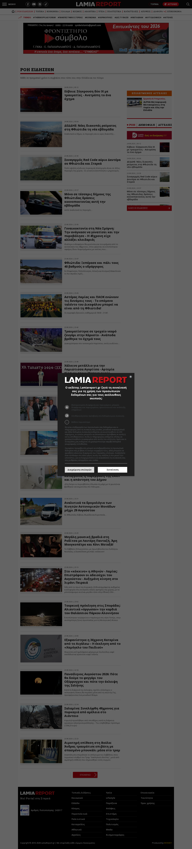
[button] (96, 422)
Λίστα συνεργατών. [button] (96, 444)
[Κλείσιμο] (131, 377)
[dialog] (96, 424)
